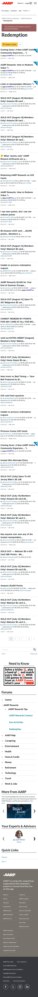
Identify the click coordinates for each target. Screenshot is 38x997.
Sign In (4, 861)
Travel (8, 778)
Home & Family (12, 757)
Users (3, 654)
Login (27, 3)
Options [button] (20, 44)
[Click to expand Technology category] (3, 773)
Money (8, 762)
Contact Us (22, 895)
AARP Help (10, 735)
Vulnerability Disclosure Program (12, 977)
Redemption (15, 729)
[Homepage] (7, 3)
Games (8, 699)
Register (4, 857)
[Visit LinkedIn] (27, 987)
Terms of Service (21, 962)
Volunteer (6, 902)
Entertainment (12, 746)
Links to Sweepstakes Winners (16, 84)
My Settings (5, 11)
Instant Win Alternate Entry (14, 460)
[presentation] (3, 810)
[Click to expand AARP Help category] (3, 735)
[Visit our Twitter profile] (13, 987)
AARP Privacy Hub (8, 962)
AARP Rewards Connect (21, 715)
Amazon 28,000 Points (12, 585)
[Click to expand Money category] (3, 762)
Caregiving (10, 740)
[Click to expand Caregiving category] (3, 741)
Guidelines (14, 11)
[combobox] (19, 649)
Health (8, 751)
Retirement (10, 767)
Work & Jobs (11, 783)
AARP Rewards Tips (18, 709)
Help (20, 11)
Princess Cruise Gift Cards (14, 431)
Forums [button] (25, 10)
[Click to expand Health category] (3, 752)
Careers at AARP (23, 914)
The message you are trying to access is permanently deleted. (17, 28)
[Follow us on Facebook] (5, 987)
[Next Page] (33, 639)
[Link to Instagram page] (20, 987)
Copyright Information (9, 973)
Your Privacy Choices (19, 981)
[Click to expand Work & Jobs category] (3, 784)
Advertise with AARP (25, 910)
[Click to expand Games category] (3, 700)
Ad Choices (6, 981)
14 (29, 639)
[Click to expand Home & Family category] (3, 757)
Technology (10, 773)
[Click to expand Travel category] (3, 778)
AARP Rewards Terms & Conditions (13, 969)
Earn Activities (16, 722)
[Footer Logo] (19, 874)
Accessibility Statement (9, 965)
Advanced (33, 654)
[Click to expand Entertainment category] (3, 746)
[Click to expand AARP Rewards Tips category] (6, 709)
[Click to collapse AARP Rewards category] (2, 705)
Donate (5, 899)
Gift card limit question (12, 395)
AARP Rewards (26, 18)
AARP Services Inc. (24, 926)
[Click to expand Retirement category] (3, 768)
